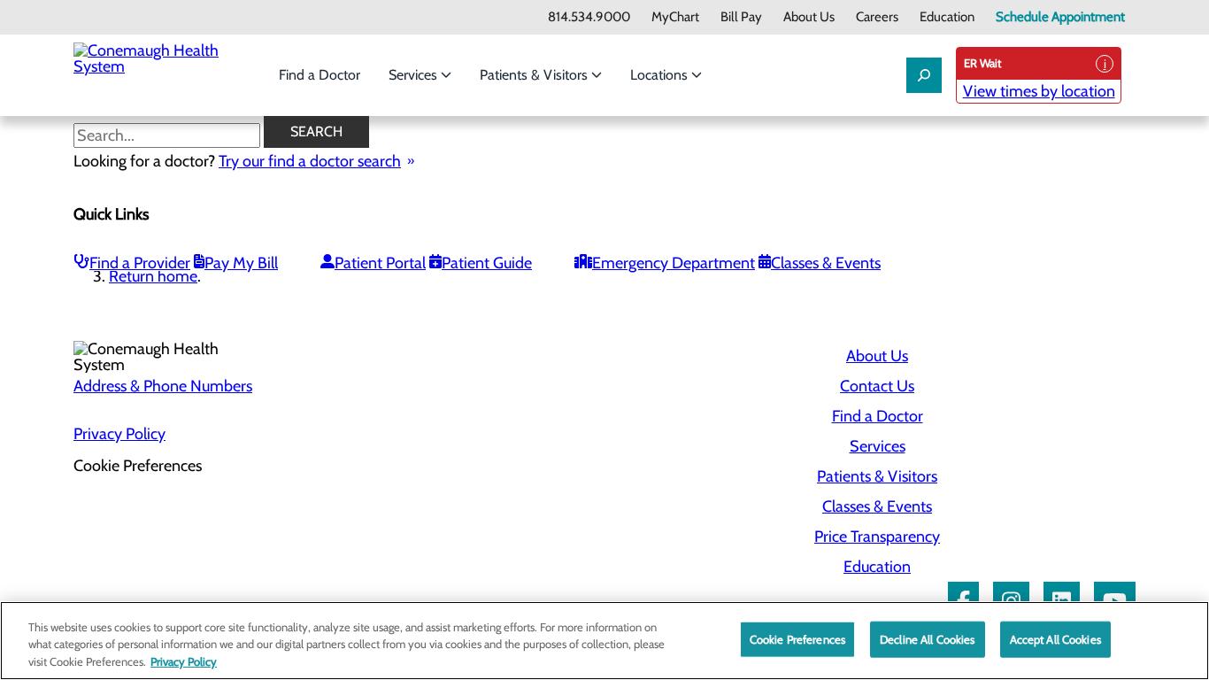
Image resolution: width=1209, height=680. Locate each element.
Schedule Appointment (1060, 17)
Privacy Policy (119, 434)
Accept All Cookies (1055, 638)
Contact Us (877, 386)
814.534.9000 (589, 17)
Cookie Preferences (797, 638)
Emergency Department (673, 263)
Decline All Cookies (927, 638)
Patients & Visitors (535, 74)
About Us (809, 17)
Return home (153, 276)
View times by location (1039, 91)
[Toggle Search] (924, 75)
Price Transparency (877, 537)
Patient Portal (380, 263)
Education (947, 17)
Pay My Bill (241, 263)
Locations (660, 74)
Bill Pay (741, 17)
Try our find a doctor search (310, 161)
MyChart (675, 17)
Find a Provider (139, 263)
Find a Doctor (319, 74)
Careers (877, 17)
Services (415, 74)
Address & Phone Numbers (162, 386)
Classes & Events (826, 263)
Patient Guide (487, 263)
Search (316, 131)
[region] (604, 640)
